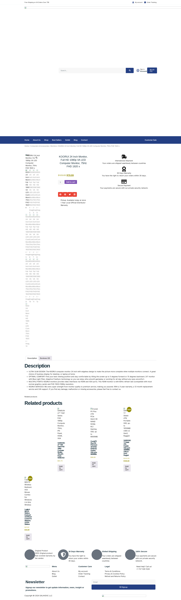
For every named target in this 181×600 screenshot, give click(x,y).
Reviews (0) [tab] (45, 358)
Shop (46, 140)
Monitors (53, 146)
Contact (84, 140)
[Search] (130, 70)
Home (27, 140)
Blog (75, 140)
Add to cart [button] (61, 468)
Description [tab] (32, 358)
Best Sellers (56, 140)
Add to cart (70, 182)
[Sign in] (138, 70)
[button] (36, 158)
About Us (37, 140)
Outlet (67, 140)
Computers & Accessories (39, 146)
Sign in (142, 69)
